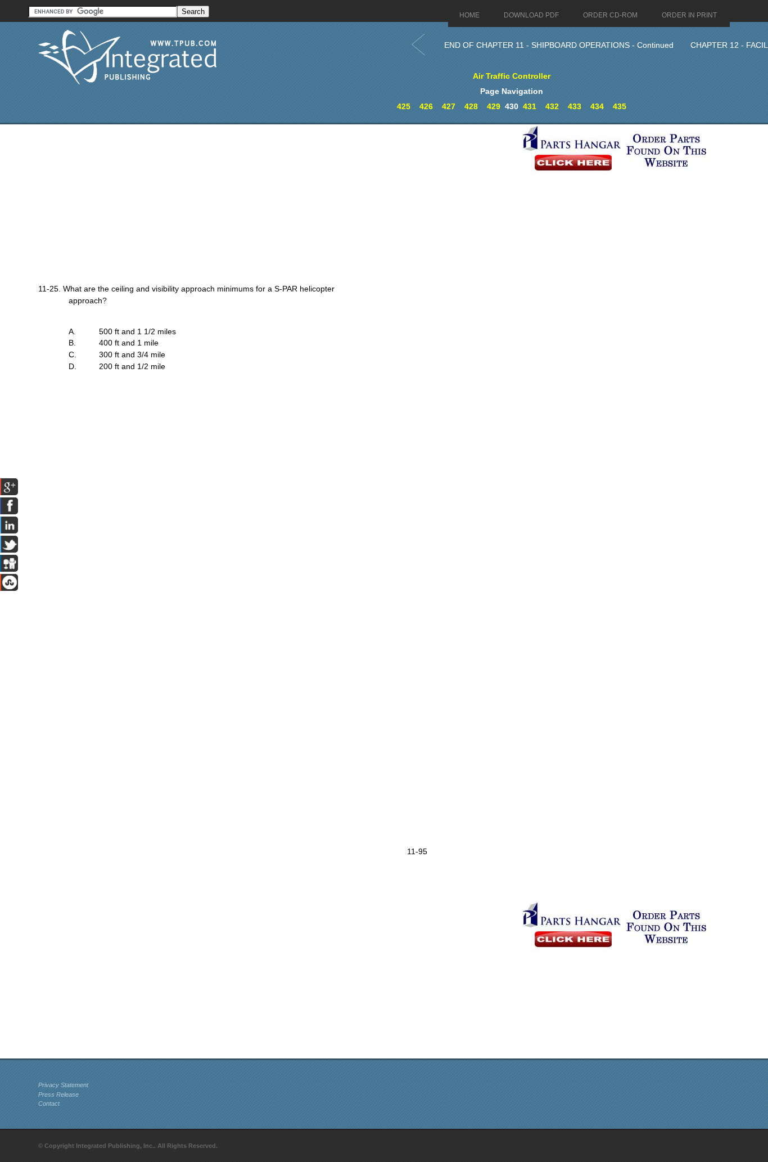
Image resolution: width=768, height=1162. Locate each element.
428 (471, 106)
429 (493, 106)
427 (448, 106)
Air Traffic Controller (511, 75)
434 (597, 106)
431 (529, 106)
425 (403, 106)
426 (426, 106)
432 (552, 106)
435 (619, 106)
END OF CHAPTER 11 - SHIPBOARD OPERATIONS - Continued (559, 45)
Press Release (58, 1094)
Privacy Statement (63, 1085)
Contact (49, 1103)
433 (574, 106)
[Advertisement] (277, 203)
